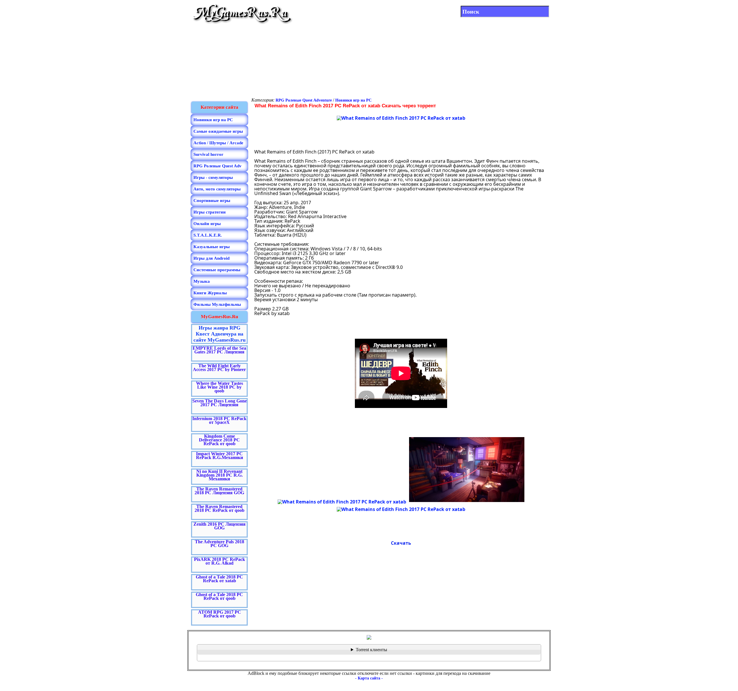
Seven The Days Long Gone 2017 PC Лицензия (219, 402)
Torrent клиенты (371, 649)
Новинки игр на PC (353, 100)
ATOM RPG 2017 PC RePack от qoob (219, 614)
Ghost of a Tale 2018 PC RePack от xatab (219, 578)
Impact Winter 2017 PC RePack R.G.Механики (219, 455)
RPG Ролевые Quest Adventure (304, 100)
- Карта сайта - (369, 678)
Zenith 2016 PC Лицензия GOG (219, 526)
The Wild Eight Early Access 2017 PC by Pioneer (219, 367)
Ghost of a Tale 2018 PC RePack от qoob (219, 596)
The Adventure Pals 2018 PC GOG (219, 543)
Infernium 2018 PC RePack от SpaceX (219, 420)
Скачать (401, 543)
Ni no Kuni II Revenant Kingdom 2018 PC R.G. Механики (219, 475)
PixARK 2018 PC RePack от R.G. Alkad (219, 561)
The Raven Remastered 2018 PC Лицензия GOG (219, 490)
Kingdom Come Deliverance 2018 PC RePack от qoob (219, 440)
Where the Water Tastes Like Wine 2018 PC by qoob (219, 387)
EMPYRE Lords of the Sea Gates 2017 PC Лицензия (219, 350)
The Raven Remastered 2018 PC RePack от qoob (219, 508)
